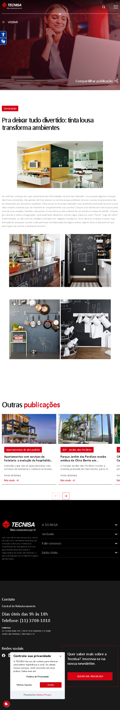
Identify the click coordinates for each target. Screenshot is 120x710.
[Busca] (104, 7)
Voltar (13, 22)
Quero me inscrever (90, 676)
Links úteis (50, 552)
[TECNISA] (12, 6)
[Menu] (115, 7)
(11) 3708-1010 (35, 620)
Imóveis (48, 534)
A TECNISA (50, 525)
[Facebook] (3, 655)
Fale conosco (51, 543)
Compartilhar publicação (94, 81)
